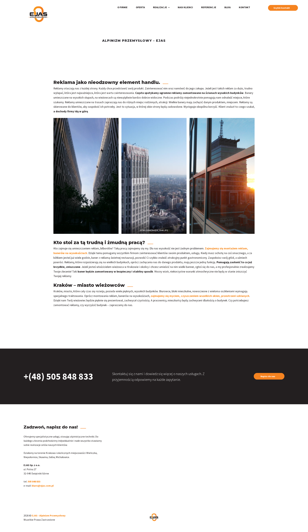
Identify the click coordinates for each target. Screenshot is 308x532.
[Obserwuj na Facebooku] (25, 495)
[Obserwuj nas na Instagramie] (24, 495)
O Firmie (122, 7)
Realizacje (160, 7)
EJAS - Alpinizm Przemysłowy (48, 515)
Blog (227, 7)
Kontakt (244, 7)
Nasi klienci (185, 7)
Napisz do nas (268, 376)
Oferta (140, 7)
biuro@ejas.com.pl (43, 485)
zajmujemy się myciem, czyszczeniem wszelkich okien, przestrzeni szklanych (200, 296)
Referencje (208, 7)
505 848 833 (34, 481)
